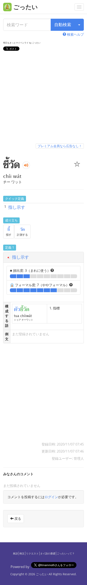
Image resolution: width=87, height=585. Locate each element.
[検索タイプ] (79, 25)
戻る (17, 518)
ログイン (51, 497)
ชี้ (8, 229)
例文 (21, 553)
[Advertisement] (43, 98)
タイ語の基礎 (47, 553)
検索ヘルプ (75, 34)
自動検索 (62, 24)
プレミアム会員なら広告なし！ (60, 146)
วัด (22, 229)
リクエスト (32, 553)
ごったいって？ (66, 553)
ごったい (42, 574)
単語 (15, 553)
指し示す (16, 207)
